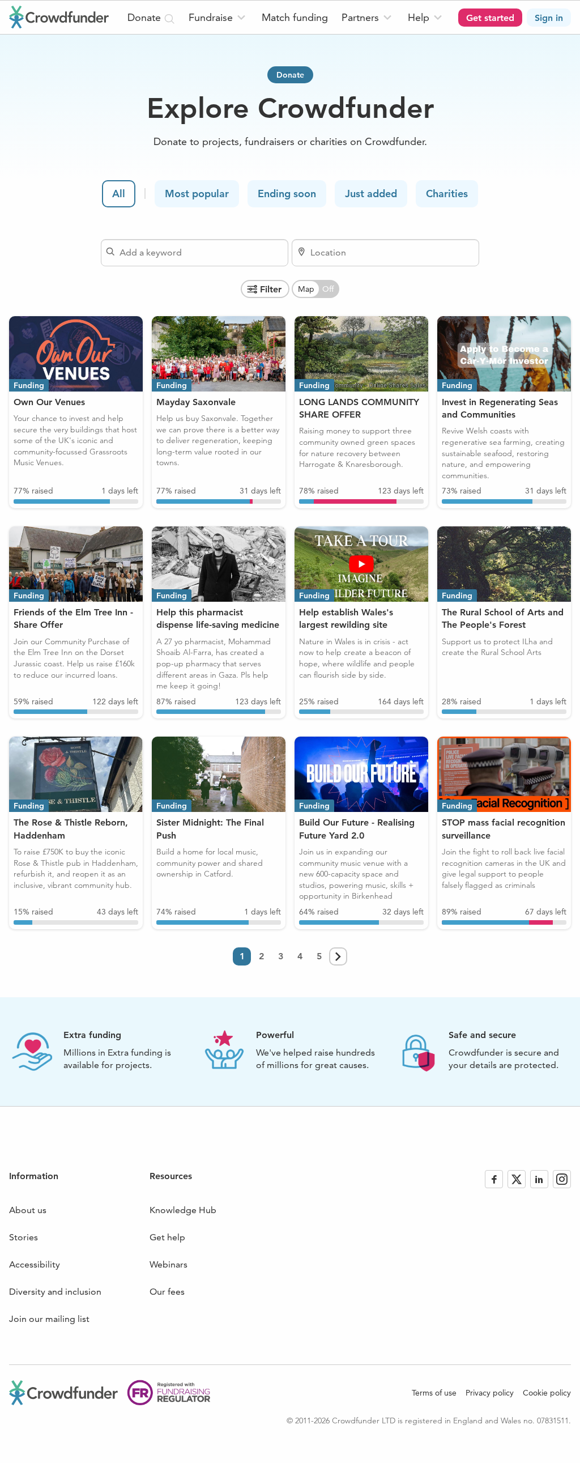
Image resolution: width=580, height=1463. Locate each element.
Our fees (167, 1291)
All (118, 193)
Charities (447, 193)
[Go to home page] (59, 17)
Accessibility (34, 1264)
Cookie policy (547, 1393)
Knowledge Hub (183, 1210)
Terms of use (434, 1393)
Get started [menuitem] (490, 17)
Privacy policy (490, 1393)
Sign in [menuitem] (549, 17)
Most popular (197, 193)
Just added (371, 193)
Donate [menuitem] (145, 17)
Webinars (168, 1264)
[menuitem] (218, 17)
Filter (271, 289)
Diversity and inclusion (55, 1291)
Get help (167, 1237)
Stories (23, 1237)
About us (27, 1210)
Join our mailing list (49, 1318)
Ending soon (287, 193)
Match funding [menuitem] (295, 17)
